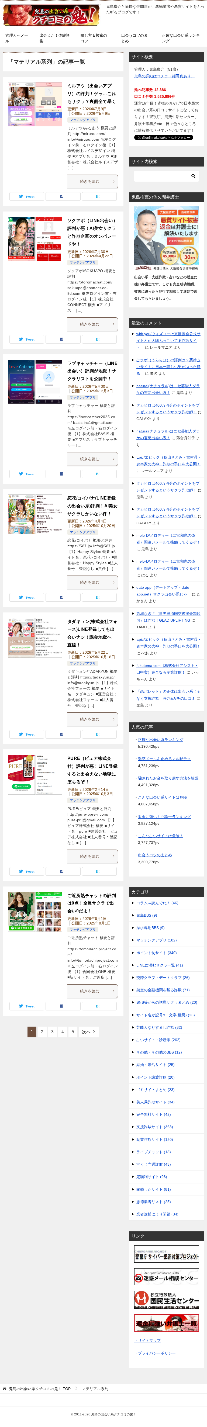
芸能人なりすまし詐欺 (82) (159, 1027)
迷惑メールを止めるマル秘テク (164, 759)
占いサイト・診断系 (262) (158, 1040)
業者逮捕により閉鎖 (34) (157, 1214)
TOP (40, 1389)
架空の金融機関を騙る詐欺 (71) (163, 990)
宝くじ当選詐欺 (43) (153, 1164)
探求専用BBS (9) (150, 928)
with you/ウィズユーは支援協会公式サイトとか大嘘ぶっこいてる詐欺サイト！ (168, 340)
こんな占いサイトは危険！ (160, 836)
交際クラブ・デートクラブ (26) (163, 977)
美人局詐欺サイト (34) (155, 1102)
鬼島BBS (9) (146, 915)
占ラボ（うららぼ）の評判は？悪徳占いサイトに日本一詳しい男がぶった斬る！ (168, 367)
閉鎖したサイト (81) (153, 1189)
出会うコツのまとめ (134, 38)
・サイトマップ (147, 1340)
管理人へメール (16, 38)
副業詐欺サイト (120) (154, 1139)
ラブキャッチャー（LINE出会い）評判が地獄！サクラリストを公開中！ (92, 371)
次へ (86, 1032)
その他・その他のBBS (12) (159, 1052)
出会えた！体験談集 (55, 38)
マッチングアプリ (83, 120)
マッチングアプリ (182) (156, 940)
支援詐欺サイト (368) (154, 1127)
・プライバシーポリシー (155, 1353)
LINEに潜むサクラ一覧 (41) (159, 965)
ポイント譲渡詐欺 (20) (155, 1077)
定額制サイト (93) (151, 1177)
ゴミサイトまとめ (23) (155, 1089)
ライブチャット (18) (153, 1152)
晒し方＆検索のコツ (94, 38)
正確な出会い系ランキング (181, 38)
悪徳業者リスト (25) (153, 1202)
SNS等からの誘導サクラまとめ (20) (166, 1002)
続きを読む (89, 181)
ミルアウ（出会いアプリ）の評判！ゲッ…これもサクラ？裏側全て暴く (91, 94)
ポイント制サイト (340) (156, 953)
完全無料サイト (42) (153, 1114)
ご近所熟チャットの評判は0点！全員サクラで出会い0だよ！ (91, 903)
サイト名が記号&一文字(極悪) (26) (165, 1015)
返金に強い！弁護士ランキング (164, 817)
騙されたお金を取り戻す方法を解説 (168, 778)
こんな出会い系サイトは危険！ (164, 797)
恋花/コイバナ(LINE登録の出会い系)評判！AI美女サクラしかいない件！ (92, 506)
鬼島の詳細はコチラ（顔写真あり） (164, 76)
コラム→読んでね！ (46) (157, 903)
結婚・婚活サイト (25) (155, 1064)
